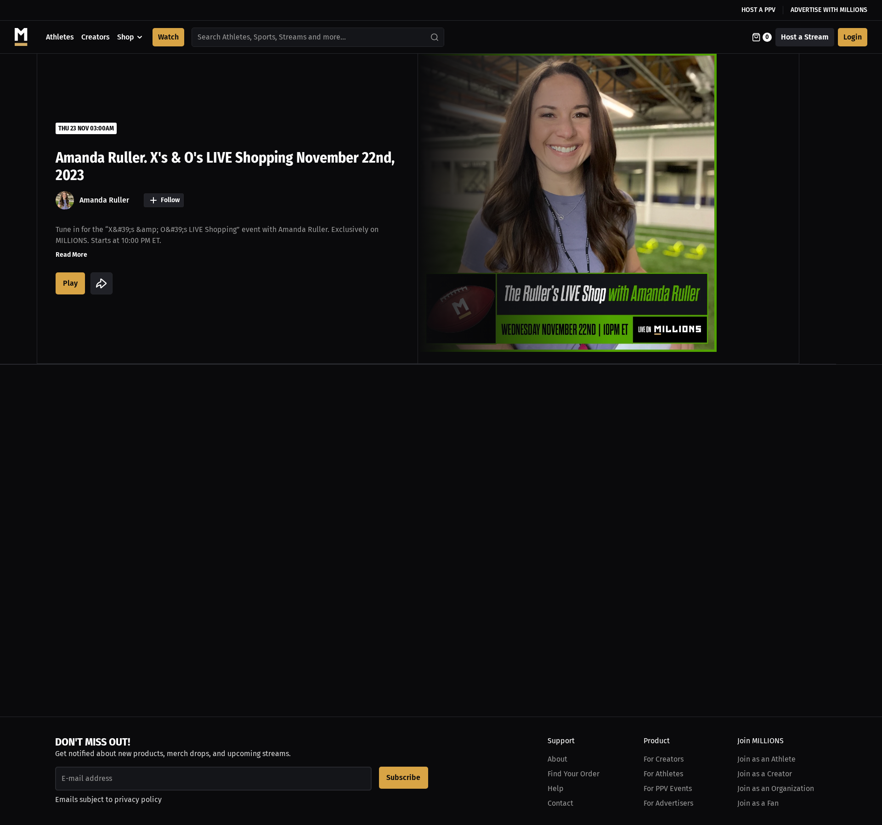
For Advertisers (668, 803)
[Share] (101, 283)
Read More (71, 255)
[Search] (435, 37)
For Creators (664, 759)
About (557, 759)
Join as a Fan (758, 803)
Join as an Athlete (766, 759)
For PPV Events (668, 788)
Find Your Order (573, 773)
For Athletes (663, 773)
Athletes (60, 37)
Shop (125, 37)
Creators (95, 37)
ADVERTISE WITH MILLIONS (829, 10)
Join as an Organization (775, 788)
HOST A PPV (758, 10)
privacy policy (138, 799)
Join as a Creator (764, 773)
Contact (560, 803)
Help (556, 788)
